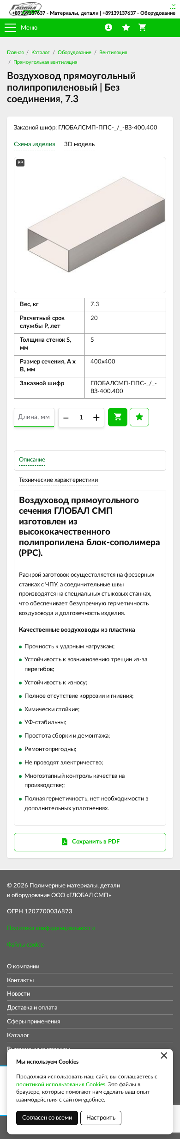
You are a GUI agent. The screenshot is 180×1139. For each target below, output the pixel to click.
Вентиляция (113, 52)
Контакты (20, 981)
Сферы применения (33, 1022)
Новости (18, 994)
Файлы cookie (25, 945)
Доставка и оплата (32, 1008)
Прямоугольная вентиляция (45, 62)
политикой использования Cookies (60, 1084)
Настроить (100, 1118)
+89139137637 (28, 13)
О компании (23, 967)
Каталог (40, 52)
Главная (15, 52)
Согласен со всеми (47, 1118)
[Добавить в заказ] (117, 417)
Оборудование (74, 52)
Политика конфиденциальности (51, 928)
